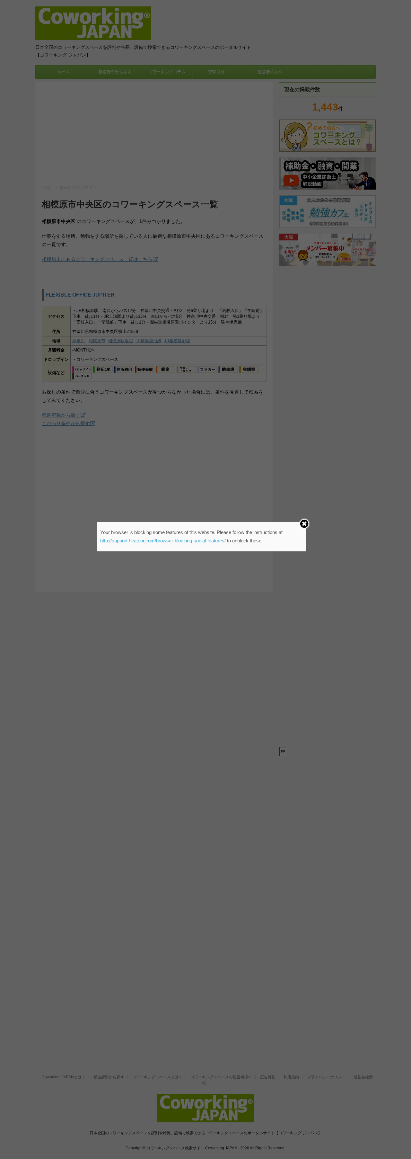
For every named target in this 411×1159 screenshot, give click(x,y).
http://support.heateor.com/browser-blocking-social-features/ (163, 540)
